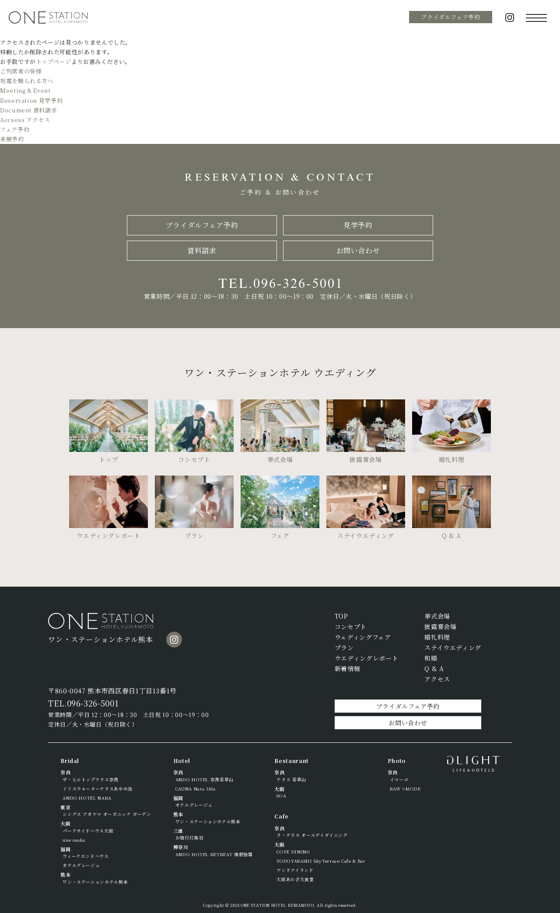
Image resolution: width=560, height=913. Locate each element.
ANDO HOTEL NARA (87, 797)
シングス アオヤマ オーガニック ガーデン (107, 814)
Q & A (434, 668)
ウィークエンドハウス (85, 856)
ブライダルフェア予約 (450, 17)
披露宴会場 (440, 626)
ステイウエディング (452, 647)
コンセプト (351, 626)
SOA (281, 795)
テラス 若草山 (291, 779)
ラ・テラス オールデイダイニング (311, 835)
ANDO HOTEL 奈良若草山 (204, 779)
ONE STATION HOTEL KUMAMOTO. (278, 905)
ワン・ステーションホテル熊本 (95, 881)
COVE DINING (293, 851)
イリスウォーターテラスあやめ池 (98, 788)
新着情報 (347, 668)
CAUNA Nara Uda (195, 788)
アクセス (437, 679)
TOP (341, 616)
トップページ (53, 61)
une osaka (74, 839)
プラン (344, 647)
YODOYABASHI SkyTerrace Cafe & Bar (320, 860)
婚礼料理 (437, 637)
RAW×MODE (405, 788)
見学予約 (358, 225)
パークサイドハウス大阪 (88, 830)
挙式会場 (437, 616)
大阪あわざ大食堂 (295, 879)
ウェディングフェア (363, 637)
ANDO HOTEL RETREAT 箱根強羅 (214, 854)
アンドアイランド (294, 870)
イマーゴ (399, 779)
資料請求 (202, 250)
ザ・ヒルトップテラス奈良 (91, 779)
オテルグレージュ (81, 865)
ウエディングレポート (366, 658)
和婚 (430, 658)
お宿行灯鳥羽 (189, 837)
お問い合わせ (358, 250)
